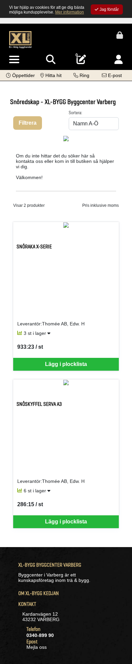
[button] (20, 75)
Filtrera (28, 123)
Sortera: (75, 112)
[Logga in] (118, 59)
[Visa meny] (14, 60)
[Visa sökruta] (51, 59)
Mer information (69, 12)
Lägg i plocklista (66, 364)
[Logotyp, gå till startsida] (20, 39)
